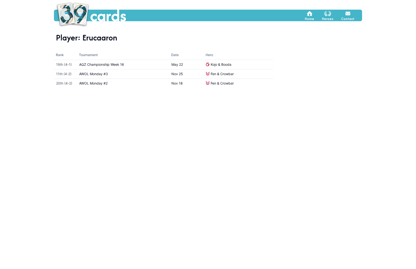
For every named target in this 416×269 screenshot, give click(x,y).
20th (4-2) (64, 83)
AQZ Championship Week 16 (101, 64)
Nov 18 (177, 83)
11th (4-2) (64, 74)
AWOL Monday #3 (93, 74)
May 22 (177, 64)
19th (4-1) (64, 64)
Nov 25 (177, 74)
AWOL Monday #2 (93, 83)
